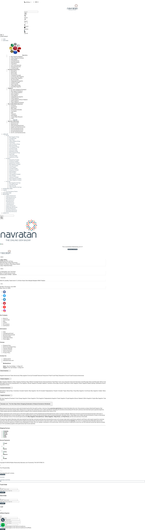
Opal (12, 112)
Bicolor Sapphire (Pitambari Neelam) (37, 383)
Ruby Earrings (12, 185)
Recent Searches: (4, 370)
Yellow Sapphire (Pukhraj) (17, 58)
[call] (3, 520)
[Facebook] (4, 291)
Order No (2, 490)
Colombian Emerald (16, 75)
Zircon (67, 375)
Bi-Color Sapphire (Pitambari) (7, 398)
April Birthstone (10, 200)
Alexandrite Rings (13, 151)
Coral (53, 375)
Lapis (12, 118)
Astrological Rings (8, 188)
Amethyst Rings (13, 148)
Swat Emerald (14, 83)
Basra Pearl (14, 72)
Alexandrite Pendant (14, 160)
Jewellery (5, 134)
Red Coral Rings (13, 145)
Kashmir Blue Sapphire (16, 78)
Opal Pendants (12, 171)
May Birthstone (10, 201)
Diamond (40, 375)
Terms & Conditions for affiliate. (23, 527)
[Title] (25, 14)
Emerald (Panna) (15, 61)
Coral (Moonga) (14, 68)
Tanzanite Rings (13, 155)
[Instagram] (4, 310)
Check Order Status (8, 337)
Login (1, 36)
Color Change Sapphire (16, 92)
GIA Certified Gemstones (17, 128)
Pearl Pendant (12, 172)
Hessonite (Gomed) (16, 66)
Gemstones (5, 40)
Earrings (8, 181)
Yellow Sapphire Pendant (15, 180)
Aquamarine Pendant (14, 162)
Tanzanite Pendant (14, 177)
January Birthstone (11, 195)
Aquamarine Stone (4, 384)
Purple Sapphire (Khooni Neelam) (19, 99)
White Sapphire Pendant (15, 178)
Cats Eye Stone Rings (14, 144)
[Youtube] (4, 307)
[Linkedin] (4, 299)
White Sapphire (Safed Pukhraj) (87, 383)
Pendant (8, 158)
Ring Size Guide (7, 336)
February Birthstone (11, 197)
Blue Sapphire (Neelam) (17, 56)
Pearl (50, 375)
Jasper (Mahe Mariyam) (16, 116)
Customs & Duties (7, 349)
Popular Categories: (5, 378)
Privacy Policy (6, 352)
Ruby (57, 375)
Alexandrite (14, 71)
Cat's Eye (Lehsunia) (16, 65)
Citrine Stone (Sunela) (16, 109)
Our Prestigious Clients (12, 191)
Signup (6, 36)
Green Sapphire (15, 94)
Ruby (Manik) (14, 59)
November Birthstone (11, 210)
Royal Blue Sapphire (16, 86)
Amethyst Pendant (14, 161)
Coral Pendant (12, 167)
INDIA (2, 268)
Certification (6, 325)
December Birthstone (11, 211)
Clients (5, 190)
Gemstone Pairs (15, 122)
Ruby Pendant (12, 175)
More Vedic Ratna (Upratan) (15, 104)
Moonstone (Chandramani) (12, 383)
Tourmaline (14, 111)
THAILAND (3, 277)
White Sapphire (15, 101)
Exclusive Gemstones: (6, 387)
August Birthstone (10, 205)
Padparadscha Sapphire (17, 81)
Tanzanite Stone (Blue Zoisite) (55, 383)
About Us (5, 318)
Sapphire (10, 88)
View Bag (2, 477)
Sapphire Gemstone (5, 375)
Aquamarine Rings (13, 157)
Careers (5, 322)
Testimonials (6, 319)
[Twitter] (4, 295)
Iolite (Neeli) (14, 115)
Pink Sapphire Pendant (15, 174)
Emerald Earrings (13, 184)
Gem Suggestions (7, 193)
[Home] (72, 7)
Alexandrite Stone (100, 383)
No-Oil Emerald (15, 79)
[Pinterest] (4, 303)
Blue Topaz (14, 108)
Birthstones (6, 194)
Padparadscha (49, 390)
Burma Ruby (14, 73)
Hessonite (45, 375)
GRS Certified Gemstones (17, 125)
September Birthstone (11, 207)
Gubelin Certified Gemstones (18, 127)
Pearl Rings (12, 142)
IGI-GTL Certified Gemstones (18, 132)
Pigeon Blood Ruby (15, 85)
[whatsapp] (3, 525)
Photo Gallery (6, 339)
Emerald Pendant (13, 168)
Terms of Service (7, 351)
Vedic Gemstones (15, 375)
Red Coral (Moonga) (94, 381)
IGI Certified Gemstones (17, 131)
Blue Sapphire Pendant (14, 164)
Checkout (2, 474)
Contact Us (6, 213)
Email (1, 489)
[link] (72, 16)
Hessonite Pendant (14, 170)
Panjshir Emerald (15, 82)
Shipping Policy (7, 345)
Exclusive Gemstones (14, 69)
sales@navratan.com (8, 360)
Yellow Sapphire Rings (14, 141)
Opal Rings (11, 154)
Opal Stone (67, 383)
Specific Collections (13, 121)
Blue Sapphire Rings (14, 137)
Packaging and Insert (8, 333)
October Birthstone (11, 208)
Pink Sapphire (14, 95)
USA (2, 283)
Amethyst (13, 105)
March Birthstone (10, 198)
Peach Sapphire (15, 98)
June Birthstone (10, 203)
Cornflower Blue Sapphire (17, 76)
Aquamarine (14, 106)
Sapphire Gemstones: (5, 395)
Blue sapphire (23, 375)
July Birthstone (10, 204)
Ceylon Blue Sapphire (97, 398)
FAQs (4, 332)
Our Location (6, 324)
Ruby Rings (12, 139)
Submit (3, 492)
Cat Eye (30, 375)
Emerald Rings (12, 138)
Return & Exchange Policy (9, 346)
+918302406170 (7, 359)
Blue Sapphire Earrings (14, 182)
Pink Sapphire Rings (14, 147)
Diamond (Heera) (15, 62)
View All (15, 119)
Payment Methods (7, 348)
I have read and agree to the (14, 526)
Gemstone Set (14, 124)
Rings (7, 135)
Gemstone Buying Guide (9, 334)
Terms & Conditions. (20, 526)
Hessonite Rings (13, 149)
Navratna (24, 55)
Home (4, 39)
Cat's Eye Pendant (13, 165)
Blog (4, 321)
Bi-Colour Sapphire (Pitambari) (18, 89)
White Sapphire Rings (14, 152)
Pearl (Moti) (14, 63)
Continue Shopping (73, 249)
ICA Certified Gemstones (17, 129)
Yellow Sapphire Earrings (15, 187)
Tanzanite (13, 114)
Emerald (35, 375)
